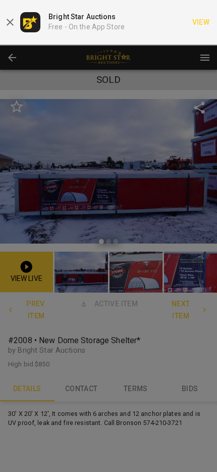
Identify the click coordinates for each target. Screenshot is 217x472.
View (201, 22)
